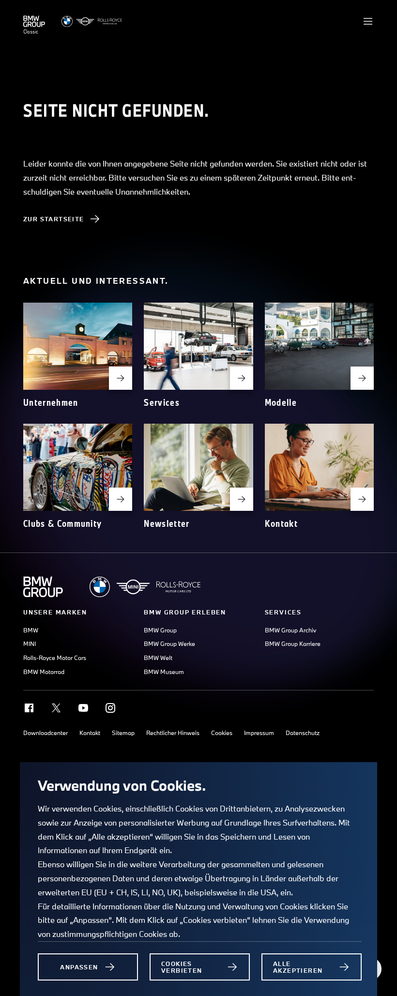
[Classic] (34, 21)
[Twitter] (56, 708)
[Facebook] (29, 708)
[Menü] (368, 21)
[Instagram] (110, 708)
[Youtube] (83, 708)
